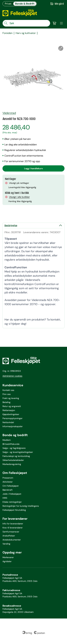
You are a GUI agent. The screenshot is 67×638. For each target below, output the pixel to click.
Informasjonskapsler (12, 426)
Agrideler (7, 561)
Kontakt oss (8, 390)
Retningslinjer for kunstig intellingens (20, 506)
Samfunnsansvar (10, 531)
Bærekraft (7, 489)
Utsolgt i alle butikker (19, 197)
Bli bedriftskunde (10, 444)
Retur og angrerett (11, 406)
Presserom (7, 477)
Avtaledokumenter (11, 539)
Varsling (6, 543)
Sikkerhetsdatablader (13, 460)
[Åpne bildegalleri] (60, 48)
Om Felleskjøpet (10, 485)
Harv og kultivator (26, 33)
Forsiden (7, 33)
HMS (4, 497)
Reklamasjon (8, 410)
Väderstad (9, 113)
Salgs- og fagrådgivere (14, 448)
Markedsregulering (11, 464)
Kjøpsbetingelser (10, 414)
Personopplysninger (12, 418)
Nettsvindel (8, 422)
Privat (8, 3)
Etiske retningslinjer (12, 502)
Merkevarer (8, 557)
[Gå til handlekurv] (54, 23)
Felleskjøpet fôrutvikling (14, 510)
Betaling (6, 402)
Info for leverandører (12, 523)
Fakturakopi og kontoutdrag (16, 456)
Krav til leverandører (12, 527)
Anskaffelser (8, 535)
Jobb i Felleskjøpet (11, 493)
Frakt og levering (10, 398)
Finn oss (6, 394)
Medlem (6, 440)
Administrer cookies (12, 376)
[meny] (61, 23)
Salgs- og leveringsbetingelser (17, 452)
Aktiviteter (7, 481)
